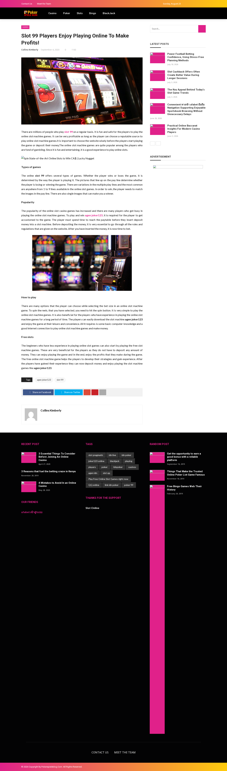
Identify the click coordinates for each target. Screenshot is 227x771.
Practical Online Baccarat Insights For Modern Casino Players (183, 129)
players (92, 467)
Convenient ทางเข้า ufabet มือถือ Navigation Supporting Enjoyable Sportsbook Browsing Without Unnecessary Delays (186, 109)
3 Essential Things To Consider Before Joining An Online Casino (57, 457)
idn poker (126, 455)
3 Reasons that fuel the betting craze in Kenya (48, 471)
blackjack (114, 461)
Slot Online (92, 507)
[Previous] (152, 143)
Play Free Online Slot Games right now (108, 479)
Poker (66, 13)
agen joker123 (44, 379)
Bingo (92, 13)
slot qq (106, 473)
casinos (132, 467)
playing (128, 461)
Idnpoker (118, 467)
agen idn (92, 473)
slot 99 (60, 379)
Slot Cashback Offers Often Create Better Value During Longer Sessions (183, 75)
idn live (112, 455)
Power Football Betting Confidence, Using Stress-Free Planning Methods (185, 57)
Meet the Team (44, 3)
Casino (52, 13)
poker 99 (128, 485)
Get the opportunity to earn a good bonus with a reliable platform (184, 457)
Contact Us (26, 3)
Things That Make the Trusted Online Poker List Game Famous (186, 473)
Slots (80, 13)
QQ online (93, 485)
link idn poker (111, 485)
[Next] (158, 143)
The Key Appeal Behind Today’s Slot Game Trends (186, 91)
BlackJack (109, 13)
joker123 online (96, 461)
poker (105, 467)
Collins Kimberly (29, 49)
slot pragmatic (95, 455)
